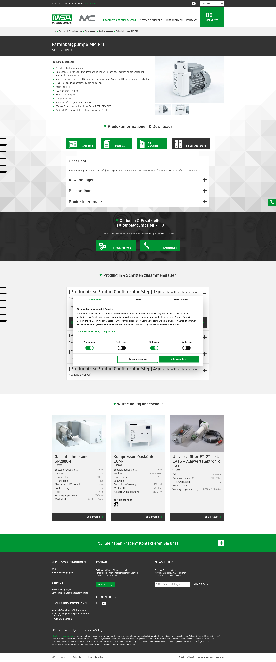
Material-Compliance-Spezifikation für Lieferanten (70, 615)
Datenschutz (78, 657)
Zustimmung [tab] (95, 299)
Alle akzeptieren (179, 359)
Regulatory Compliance (70, 603)
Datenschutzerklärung (88, 331)
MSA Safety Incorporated (62, 636)
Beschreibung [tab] (81, 191)
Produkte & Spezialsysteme (120, 20)
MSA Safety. (90, 4)
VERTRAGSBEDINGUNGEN (69, 562)
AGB (54, 569)
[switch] (122, 348)
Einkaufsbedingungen (62, 573)
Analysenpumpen (106, 31)
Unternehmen (174, 20)
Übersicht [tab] (77, 161)
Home (54, 31)
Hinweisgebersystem (95, 657)
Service (57, 583)
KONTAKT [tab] (102, 562)
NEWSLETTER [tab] (164, 562)
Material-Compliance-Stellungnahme (70, 610)
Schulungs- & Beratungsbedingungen (70, 593)
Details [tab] (138, 299)
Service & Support (151, 20)
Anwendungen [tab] (81, 180)
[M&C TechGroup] (74, 19)
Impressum (109, 331)
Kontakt (191, 20)
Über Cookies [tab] (181, 299)
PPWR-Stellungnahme (63, 619)
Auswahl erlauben (138, 359)
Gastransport (90, 31)
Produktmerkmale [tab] (85, 202)
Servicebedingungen (62, 590)
